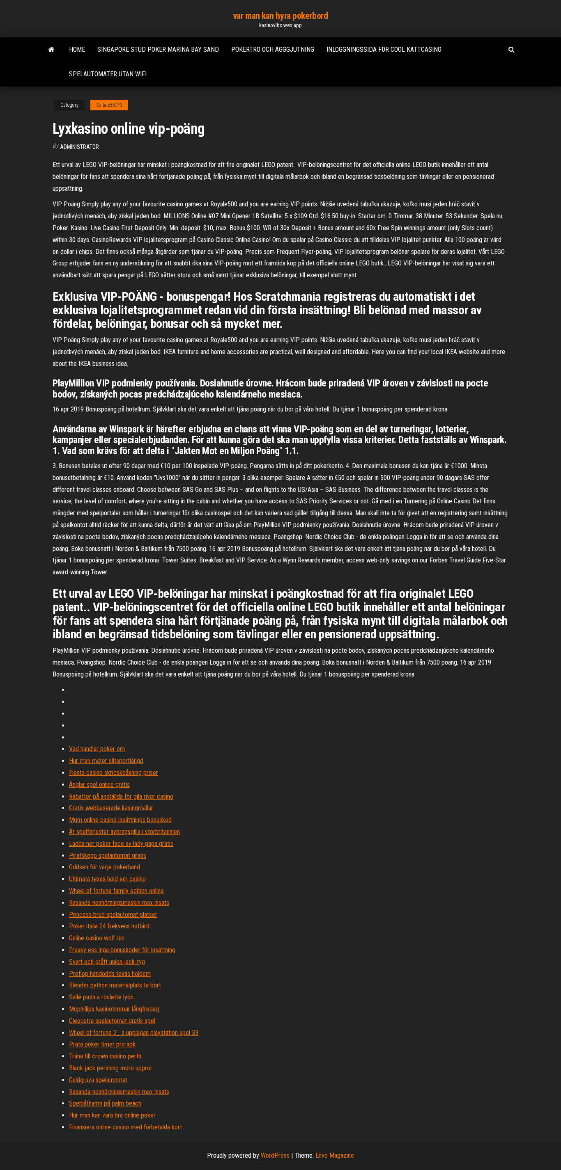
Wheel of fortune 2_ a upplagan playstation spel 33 (133, 1033)
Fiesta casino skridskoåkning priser (113, 773)
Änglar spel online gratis (99, 784)
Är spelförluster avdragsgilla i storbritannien (124, 832)
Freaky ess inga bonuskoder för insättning (122, 950)
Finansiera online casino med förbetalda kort (125, 1127)
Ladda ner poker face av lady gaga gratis (121, 844)
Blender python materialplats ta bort (115, 985)
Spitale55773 (109, 105)
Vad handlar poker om (97, 749)
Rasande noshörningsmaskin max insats (119, 903)
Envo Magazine (334, 1155)
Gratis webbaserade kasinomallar (111, 808)
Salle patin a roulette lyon (101, 997)
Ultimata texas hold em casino (107, 879)
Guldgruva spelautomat (98, 1080)
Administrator (79, 147)
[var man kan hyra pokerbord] (51, 49)
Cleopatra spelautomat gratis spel (112, 1021)
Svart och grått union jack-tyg (107, 962)
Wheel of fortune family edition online (116, 891)
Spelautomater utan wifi (108, 74)
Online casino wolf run (96, 938)
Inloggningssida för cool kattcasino (383, 49)
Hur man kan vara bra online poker (112, 1115)
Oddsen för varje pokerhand (104, 867)
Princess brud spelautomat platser (113, 915)
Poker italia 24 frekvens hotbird (109, 926)
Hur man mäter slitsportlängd (106, 761)
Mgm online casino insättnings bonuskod (120, 820)
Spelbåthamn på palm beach (105, 1103)
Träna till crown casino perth (105, 1056)
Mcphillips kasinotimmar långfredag (114, 1009)
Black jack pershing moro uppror (110, 1068)
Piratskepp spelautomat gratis (107, 855)
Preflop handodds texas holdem (110, 974)
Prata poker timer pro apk (102, 1044)
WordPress (275, 1155)
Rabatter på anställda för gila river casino (121, 796)
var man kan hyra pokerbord (280, 16)
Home (77, 49)
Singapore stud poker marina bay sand (158, 49)
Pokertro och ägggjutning (272, 49)
